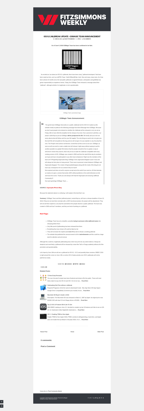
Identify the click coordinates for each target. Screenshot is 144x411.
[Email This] (41, 267)
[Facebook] (88, 397)
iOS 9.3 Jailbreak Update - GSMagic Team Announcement (72, 36)
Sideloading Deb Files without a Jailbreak (59, 285)
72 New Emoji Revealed (54, 275)
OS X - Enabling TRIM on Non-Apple (58, 314)
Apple (79, 39)
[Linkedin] (94, 397)
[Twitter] (90, 397)
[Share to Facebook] (46, 267)
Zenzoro (55, 399)
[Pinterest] (100, 397)
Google (82, 264)
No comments (87, 39)
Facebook (69, 264)
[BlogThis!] (43, 267)
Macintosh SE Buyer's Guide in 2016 (58, 295)
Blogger (65, 397)
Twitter (76, 264)
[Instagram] (96, 397)
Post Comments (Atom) (55, 391)
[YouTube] (98, 397)
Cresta (46, 399)
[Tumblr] (101, 397)
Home (72, 331)
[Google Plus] (92, 397)
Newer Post (43, 331)
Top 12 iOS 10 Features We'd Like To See (59, 304)
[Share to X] (45, 267)
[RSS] (103, 397)
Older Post (100, 331)
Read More (85, 281)
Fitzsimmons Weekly (52, 397)
